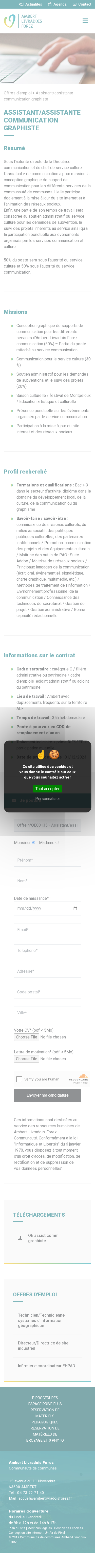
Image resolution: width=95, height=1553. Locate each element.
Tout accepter (47, 788)
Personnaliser (47, 798)
